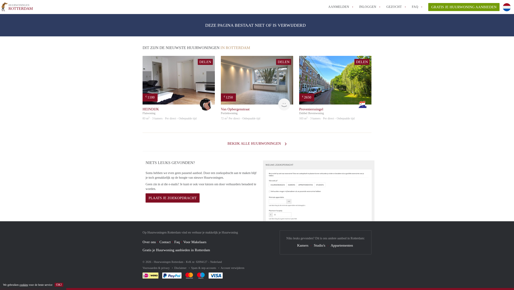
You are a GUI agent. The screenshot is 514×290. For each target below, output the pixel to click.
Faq (177, 242)
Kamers (302, 245)
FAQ (415, 6)
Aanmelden (338, 6)
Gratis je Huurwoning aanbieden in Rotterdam (176, 250)
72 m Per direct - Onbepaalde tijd (240, 118)
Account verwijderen (232, 268)
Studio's (319, 245)
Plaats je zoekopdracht (173, 198)
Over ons (149, 242)
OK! (59, 284)
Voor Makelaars (194, 242)
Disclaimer (180, 268)
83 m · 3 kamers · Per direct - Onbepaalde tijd (170, 118)
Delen (205, 62)
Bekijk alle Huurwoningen (254, 143)
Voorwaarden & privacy (156, 268)
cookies (23, 284)
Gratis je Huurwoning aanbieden (464, 7)
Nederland (216, 261)
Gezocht (394, 6)
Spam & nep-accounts (204, 268)
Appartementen (342, 245)
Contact (165, 242)
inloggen (367, 6)
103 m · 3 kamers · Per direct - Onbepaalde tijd (327, 118)
